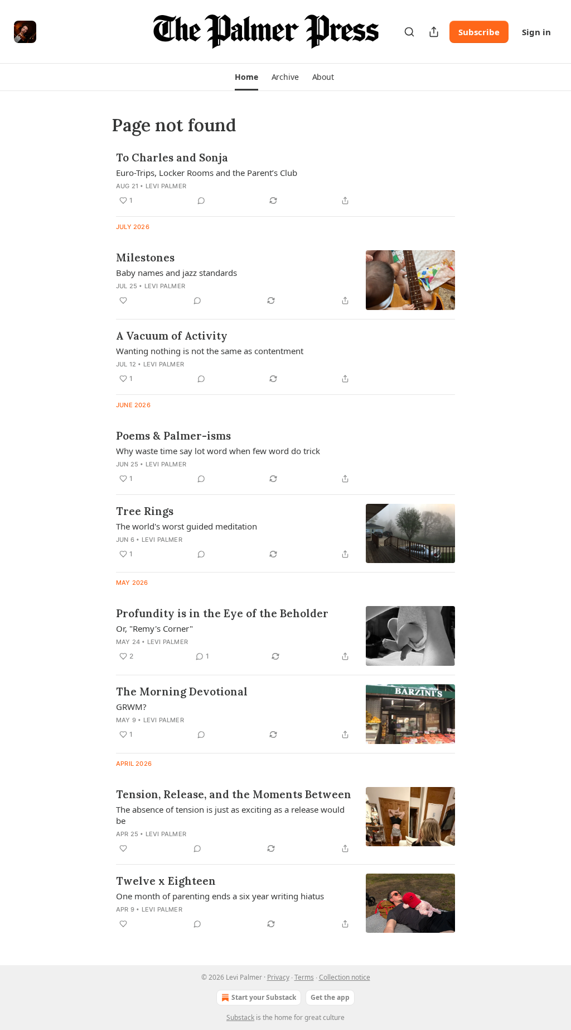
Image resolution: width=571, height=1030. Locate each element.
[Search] (409, 32)
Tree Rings (144, 511)
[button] (246, 77)
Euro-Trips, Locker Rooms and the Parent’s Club (206, 172)
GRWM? (131, 706)
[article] (285, 179)
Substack (240, 1017)
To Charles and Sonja (172, 157)
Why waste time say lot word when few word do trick (218, 450)
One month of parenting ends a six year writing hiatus (220, 896)
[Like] (123, 300)
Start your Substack (263, 997)
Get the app (330, 997)
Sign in (536, 31)
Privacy (278, 977)
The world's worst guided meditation (186, 526)
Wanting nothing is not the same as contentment (209, 350)
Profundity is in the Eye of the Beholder (222, 613)
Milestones (145, 257)
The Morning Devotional (182, 691)
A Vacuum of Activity (172, 335)
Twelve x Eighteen (166, 881)
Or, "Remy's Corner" (154, 628)
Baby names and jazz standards (176, 272)
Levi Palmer (166, 186)
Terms (304, 977)
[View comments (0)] (201, 200)
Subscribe (479, 31)
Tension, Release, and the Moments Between (233, 794)
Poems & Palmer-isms (173, 435)
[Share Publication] (434, 32)
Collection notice (344, 977)
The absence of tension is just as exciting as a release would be (230, 815)
